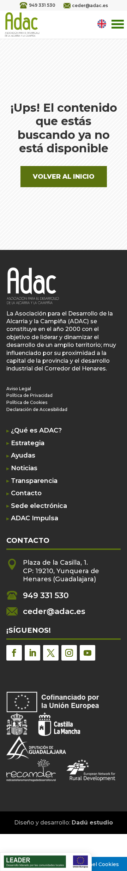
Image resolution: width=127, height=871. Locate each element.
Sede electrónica (39, 506)
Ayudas (23, 455)
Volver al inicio (64, 176)
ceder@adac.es (90, 5)
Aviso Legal (18, 388)
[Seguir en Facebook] (14, 653)
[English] (102, 24)
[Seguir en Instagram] (69, 653)
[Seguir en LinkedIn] (32, 653)
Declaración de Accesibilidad (36, 409)
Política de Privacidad (29, 395)
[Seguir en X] (51, 653)
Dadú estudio (92, 822)
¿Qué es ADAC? (36, 430)
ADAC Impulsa (34, 518)
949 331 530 (42, 5)
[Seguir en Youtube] (87, 653)
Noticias (24, 468)
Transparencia (34, 481)
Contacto (26, 493)
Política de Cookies (26, 402)
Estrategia (27, 443)
